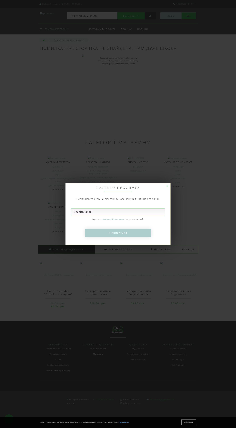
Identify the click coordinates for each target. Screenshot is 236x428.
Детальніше (124, 422)
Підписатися (118, 233)
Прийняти (188, 422)
